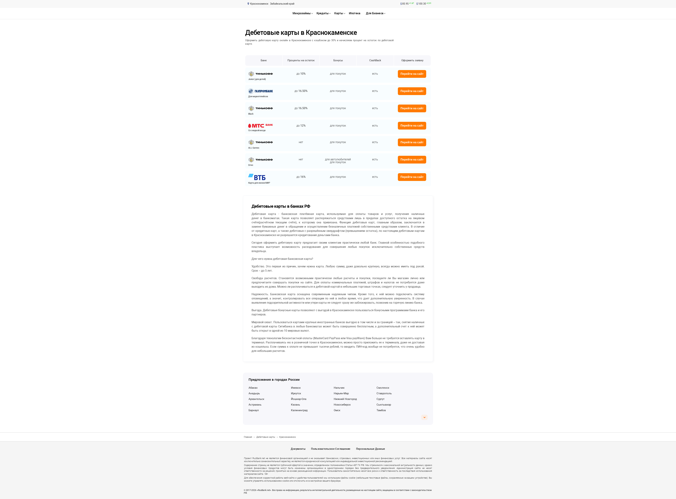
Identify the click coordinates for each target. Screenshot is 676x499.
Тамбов (381, 410)
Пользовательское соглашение (330, 448)
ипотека (355, 13)
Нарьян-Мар (341, 393)
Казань (295, 404)
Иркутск (296, 393)
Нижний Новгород (345, 399)
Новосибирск (342, 404)
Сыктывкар (384, 404)
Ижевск (296, 387)
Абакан (253, 387)
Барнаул (254, 410)
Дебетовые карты (265, 437)
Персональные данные (370, 448)
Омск (337, 410)
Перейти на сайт (412, 73)
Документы (298, 448)
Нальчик (339, 387)
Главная (248, 437)
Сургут (380, 399)
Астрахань (255, 404)
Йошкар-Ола (298, 399)
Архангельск (256, 399)
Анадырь (254, 393)
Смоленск (383, 387)
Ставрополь (384, 393)
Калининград (299, 410)
